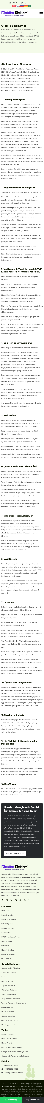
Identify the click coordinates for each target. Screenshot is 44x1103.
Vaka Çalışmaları (7, 924)
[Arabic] (30, 6)
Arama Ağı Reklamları (9, 972)
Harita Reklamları (7, 1012)
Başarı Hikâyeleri (7, 915)
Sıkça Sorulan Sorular (9, 1039)
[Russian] (22, 6)
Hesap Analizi (6, 1043)
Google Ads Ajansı (7, 1086)
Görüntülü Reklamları (9, 990)
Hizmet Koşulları (7, 950)
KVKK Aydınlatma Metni (10, 937)
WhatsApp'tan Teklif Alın (15, 853)
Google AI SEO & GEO (10, 1020)
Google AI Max (7, 981)
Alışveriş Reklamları (8, 986)
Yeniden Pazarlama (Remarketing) (13, 1003)
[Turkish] (14, 6)
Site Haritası (6, 959)
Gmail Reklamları (7, 1007)
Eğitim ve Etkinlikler (8, 919)
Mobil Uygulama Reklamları (11, 1025)
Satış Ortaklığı (6, 941)
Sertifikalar (5, 946)
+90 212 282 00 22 (11, 1065)
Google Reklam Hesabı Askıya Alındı (14, 1052)
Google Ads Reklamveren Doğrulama (15, 1056)
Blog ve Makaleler (8, 1034)
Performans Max (7, 977)
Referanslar (5, 933)
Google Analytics (8, 1016)
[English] (18, 6)
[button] (41, 13)
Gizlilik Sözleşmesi (8, 954)
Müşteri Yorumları (7, 928)
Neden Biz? (5, 911)
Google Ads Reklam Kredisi (11, 1047)
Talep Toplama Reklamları (10, 999)
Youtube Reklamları (8, 994)
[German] (26, 6)
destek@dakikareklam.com (13, 1073)
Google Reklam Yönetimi (10, 968)
